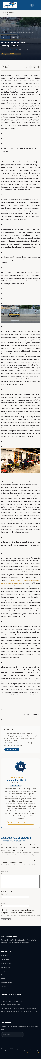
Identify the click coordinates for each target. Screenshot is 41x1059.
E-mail (3, 903)
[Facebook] (38, 67)
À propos (4, 971)
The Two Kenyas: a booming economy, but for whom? (18, 1008)
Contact (3, 986)
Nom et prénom (6, 893)
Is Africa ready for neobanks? (10, 1005)
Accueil (3, 32)
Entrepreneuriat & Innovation (11, 54)
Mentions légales (22, 1050)
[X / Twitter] (30, 67)
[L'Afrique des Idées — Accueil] (10, 5)
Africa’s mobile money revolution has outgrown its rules (19, 1011)
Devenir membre (6, 982)
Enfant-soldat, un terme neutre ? (11, 998)
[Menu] (36, 5)
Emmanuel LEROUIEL (10, 50)
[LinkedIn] (34, 67)
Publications (11, 12)
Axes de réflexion (6, 963)
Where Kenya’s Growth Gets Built (11, 1001)
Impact (3, 978)
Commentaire (6, 871)
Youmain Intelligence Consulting (28, 1052)
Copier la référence (12, 749)
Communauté (5, 967)
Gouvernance (5, 975)
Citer (6, 67)
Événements (5, 959)
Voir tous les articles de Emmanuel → (20, 823)
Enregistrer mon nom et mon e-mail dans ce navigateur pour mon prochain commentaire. (20, 912)
